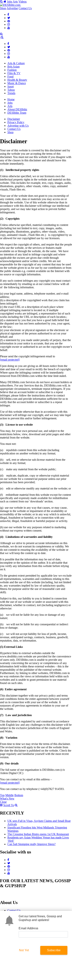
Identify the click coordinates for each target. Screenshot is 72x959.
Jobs (9, 1)
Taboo (11, 89)
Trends (11, 93)
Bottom (18, 795)
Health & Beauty (17, 79)
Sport (10, 86)
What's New (7, 798)
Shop (3, 8)
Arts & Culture (16, 63)
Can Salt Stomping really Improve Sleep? (31, 844)
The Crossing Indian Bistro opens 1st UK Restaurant (38, 834)
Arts (15, 1)
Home (11, 99)
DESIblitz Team (16, 112)
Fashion (12, 69)
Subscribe (54, 950)
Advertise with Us (18, 125)
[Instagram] (8, 24)
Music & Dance (16, 83)
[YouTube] (8, 27)
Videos (22, 1)
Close (3, 801)
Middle (9, 795)
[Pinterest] (8, 21)
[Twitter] (8, 17)
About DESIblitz (17, 109)
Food (10, 76)
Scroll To (8, 805)
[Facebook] (8, 14)
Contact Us (25, 8)
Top (2, 795)
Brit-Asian (13, 66)
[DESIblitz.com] (10, 4)
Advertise (12, 8)
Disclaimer (13, 119)
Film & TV (13, 73)
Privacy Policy (15, 122)
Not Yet (24, 950)
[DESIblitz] (0, 37)
